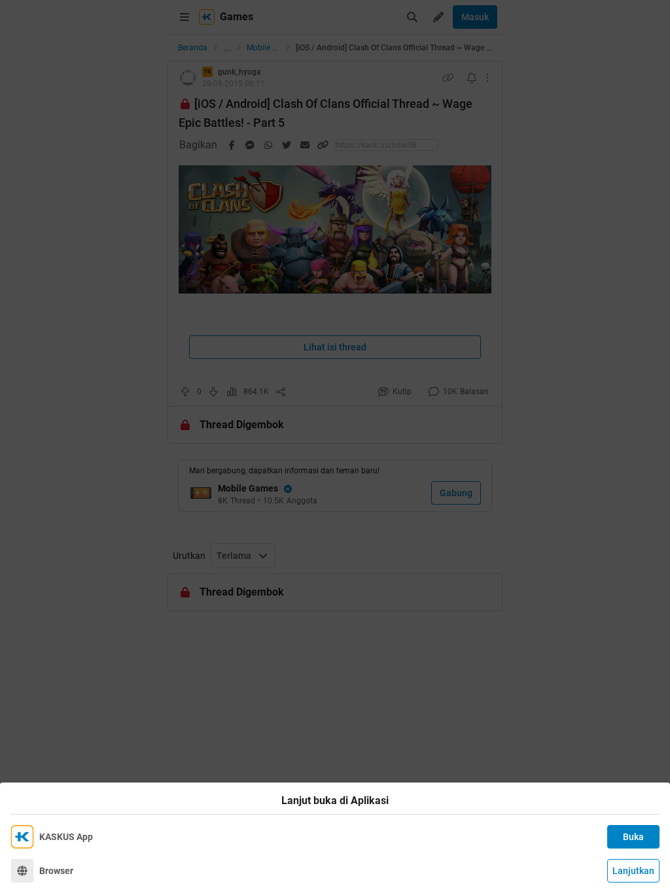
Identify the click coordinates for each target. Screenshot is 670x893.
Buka (633, 837)
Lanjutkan (633, 871)
